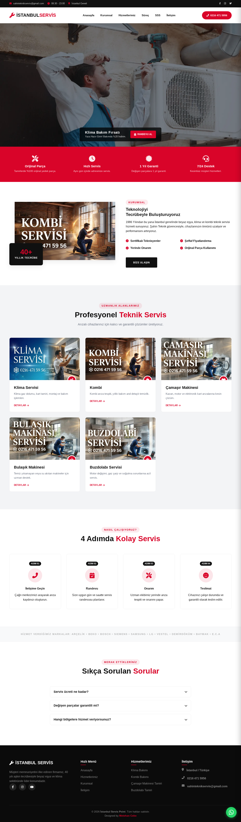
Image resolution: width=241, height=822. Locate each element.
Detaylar (20, 405)
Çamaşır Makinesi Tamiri (146, 783)
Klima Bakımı (139, 770)
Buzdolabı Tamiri (141, 790)
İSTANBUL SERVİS (34, 762)
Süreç (145, 15)
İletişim (171, 15)
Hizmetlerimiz (127, 15)
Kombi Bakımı (140, 776)
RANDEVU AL (144, 134)
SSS (157, 15)
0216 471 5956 (218, 15)
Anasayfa (88, 15)
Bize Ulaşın (141, 262)
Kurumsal (106, 15)
